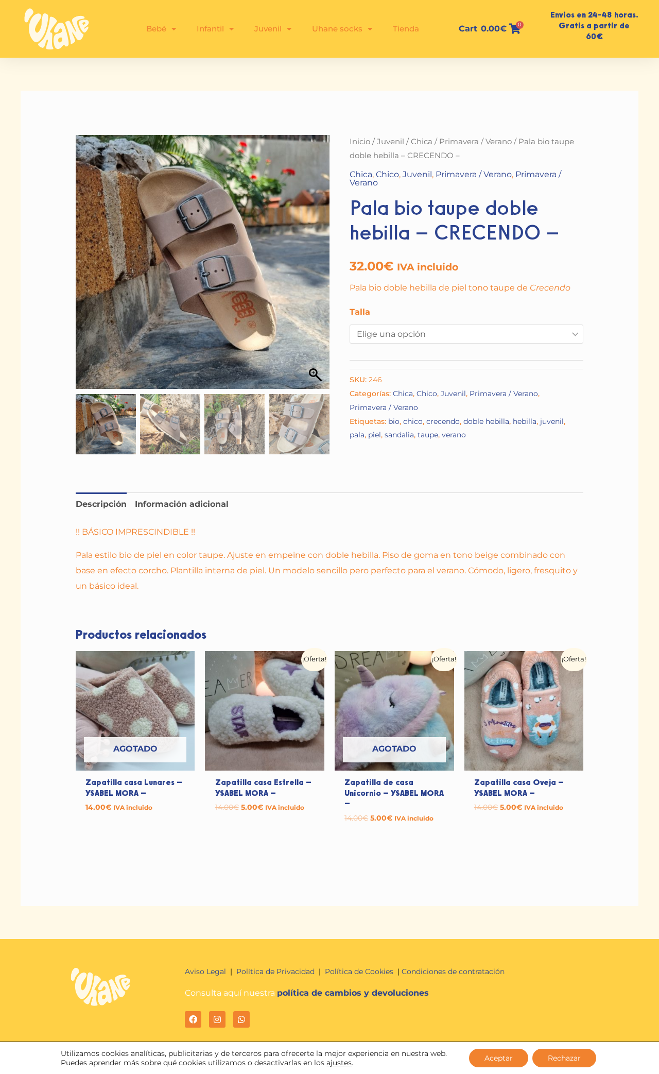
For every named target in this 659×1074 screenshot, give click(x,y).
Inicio (360, 141)
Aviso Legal (206, 971)
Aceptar (498, 1058)
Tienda (406, 28)
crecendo (443, 421)
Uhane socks (337, 28)
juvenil (552, 421)
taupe (428, 434)
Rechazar (564, 1058)
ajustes (339, 1062)
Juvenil (268, 28)
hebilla (524, 421)
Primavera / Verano (475, 141)
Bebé (156, 28)
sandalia (399, 434)
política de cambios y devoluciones (353, 993)
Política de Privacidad (275, 971)
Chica (421, 141)
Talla (360, 312)
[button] (316, 267)
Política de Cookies (360, 971)
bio (394, 421)
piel (374, 434)
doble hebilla (486, 421)
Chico (387, 174)
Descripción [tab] (101, 504)
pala (357, 434)
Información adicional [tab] (182, 504)
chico (413, 421)
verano (454, 434)
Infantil (210, 28)
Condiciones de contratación (453, 971)
